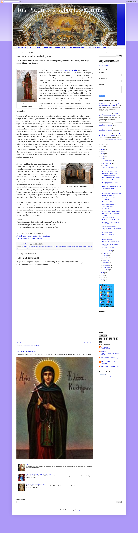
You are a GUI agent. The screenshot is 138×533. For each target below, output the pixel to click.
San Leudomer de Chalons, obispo (29, 238)
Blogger (79, 510)
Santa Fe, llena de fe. (108, 234)
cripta (55, 246)
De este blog (47, 47)
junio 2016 (106, 258)
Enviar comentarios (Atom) (31, 346)
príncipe (90, 246)
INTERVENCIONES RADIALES (99, 47)
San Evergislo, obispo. (108, 188)
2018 (102, 154)
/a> (110, 376)
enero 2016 (106, 270)
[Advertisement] (54, 325)
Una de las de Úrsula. (108, 195)
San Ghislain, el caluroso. (109, 226)
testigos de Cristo (33, 248)
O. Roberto (102, 104)
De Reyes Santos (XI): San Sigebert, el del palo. (109, 174)
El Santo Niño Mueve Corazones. (35, 484)
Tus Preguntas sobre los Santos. (60, 9)
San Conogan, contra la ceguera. (111, 211)
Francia (64, 246)
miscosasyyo (105, 347)
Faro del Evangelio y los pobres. (111, 177)
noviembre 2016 (107, 163)
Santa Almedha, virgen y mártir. (27, 351)
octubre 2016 (106, 165)
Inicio (56, 343)
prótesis (19, 248)
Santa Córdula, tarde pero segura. (111, 193)
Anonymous (102, 114)
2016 (102, 158)
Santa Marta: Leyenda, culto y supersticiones (38, 474)
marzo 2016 (106, 265)
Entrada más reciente (23, 343)
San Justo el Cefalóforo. (108, 204)
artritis (37, 246)
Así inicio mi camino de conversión (109, 359)
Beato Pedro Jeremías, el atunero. (111, 186)
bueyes (47, 246)
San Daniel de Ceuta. (108, 217)
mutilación (85, 246)
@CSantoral (25, 246)
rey (27, 248)
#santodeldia (32, 246)
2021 (102, 149)
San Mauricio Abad (107, 237)
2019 (102, 151)
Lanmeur (69, 246)
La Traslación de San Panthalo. (111, 220)
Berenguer (41, 246)
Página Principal (20, 47)
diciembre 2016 (107, 160)
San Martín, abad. (107, 232)
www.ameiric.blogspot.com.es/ (110, 366)
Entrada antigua (88, 343)
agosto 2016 (106, 253)
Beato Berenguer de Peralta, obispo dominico (33, 236)
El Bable (103, 351)
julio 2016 (105, 255)
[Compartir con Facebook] (40, 244)
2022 (102, 147)
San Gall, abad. (106, 209)
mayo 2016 (106, 260)
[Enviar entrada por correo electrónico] (31, 243)
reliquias (24, 248)
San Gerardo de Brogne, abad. (110, 242)
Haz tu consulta (34, 47)
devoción (59, 246)
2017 (102, 156)
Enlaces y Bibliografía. (78, 47)
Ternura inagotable (106, 348)
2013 (102, 277)
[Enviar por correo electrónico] (34, 244)
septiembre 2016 (107, 251)
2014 (102, 275)
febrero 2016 (106, 267)
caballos (51, 246)
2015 (102, 273)
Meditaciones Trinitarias (108, 357)
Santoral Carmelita (61, 47)
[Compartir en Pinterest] (42, 244)
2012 (102, 280)
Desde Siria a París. (107, 239)
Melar (77, 246)
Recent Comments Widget (115, 139)
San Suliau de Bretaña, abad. (110, 248)
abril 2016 (105, 263)
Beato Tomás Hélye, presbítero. (111, 202)
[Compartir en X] (38, 244)
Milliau (80, 246)
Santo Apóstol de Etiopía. (109, 180)
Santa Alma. (29, 464)
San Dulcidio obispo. (108, 206)
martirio (73, 246)
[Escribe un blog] (36, 244)
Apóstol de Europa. (107, 191)
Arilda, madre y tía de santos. (110, 171)
